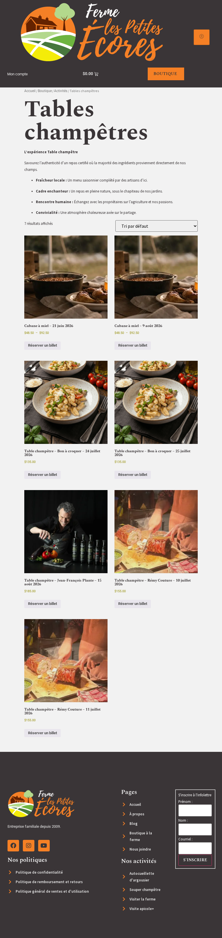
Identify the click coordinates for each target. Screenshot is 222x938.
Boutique (45, 91)
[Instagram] (28, 845)
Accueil (30, 91)
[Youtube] (44, 845)
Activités (60, 91)
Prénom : (185, 802)
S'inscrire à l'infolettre (194, 795)
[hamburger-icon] (202, 37)
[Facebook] (13, 845)
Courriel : (185, 839)
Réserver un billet (42, 345)
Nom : (183, 820)
